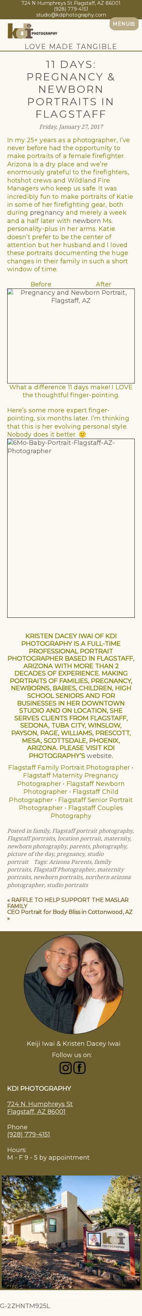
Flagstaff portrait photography (92, 831)
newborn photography (37, 846)
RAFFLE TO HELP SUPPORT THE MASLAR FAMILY (68, 903)
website (99, 756)
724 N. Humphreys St (40, 1104)
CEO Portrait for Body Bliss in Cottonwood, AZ (70, 912)
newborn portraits (57, 877)
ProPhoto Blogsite (105, 1296)
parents (79, 846)
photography (109, 846)
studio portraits (67, 885)
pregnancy (47, 212)
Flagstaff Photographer (63, 869)
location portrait (79, 838)
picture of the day (30, 854)
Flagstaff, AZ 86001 (36, 1111)
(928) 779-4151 (28, 1134)
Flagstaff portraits (31, 838)
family (41, 831)
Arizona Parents (70, 862)
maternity (117, 838)
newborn (87, 221)
